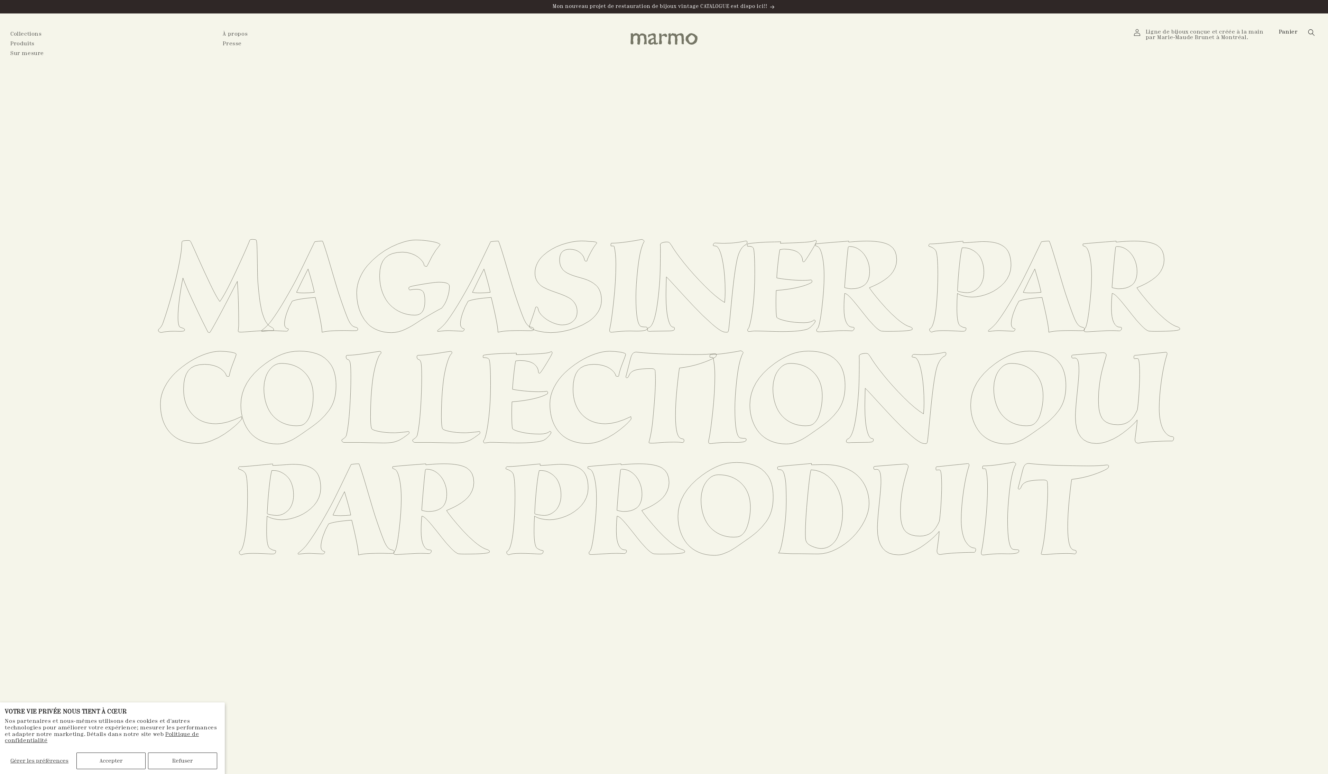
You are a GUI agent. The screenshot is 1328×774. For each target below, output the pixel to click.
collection (549, 400)
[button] (1289, 32)
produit (797, 512)
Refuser (182, 761)
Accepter (111, 761)
